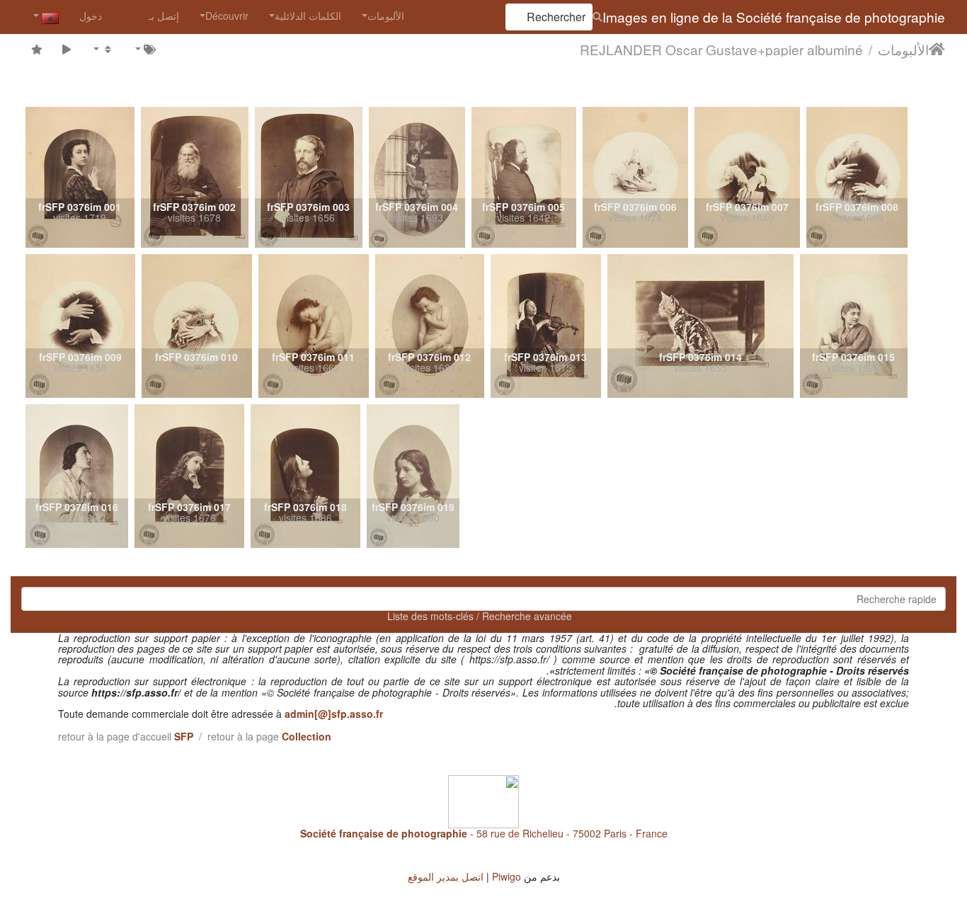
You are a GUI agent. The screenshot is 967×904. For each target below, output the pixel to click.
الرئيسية (937, 49)
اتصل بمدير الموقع (445, 876)
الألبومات (385, 15)
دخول (90, 15)
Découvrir (226, 15)
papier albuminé (814, 49)
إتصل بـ (164, 15)
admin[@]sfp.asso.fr (334, 713)
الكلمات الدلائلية (308, 15)
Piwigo (506, 876)
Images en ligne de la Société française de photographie (773, 16)
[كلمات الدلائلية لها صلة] (144, 48)
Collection (306, 736)
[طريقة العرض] (103, 48)
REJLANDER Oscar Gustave (668, 49)
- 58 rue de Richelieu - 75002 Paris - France (484, 833)
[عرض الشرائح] (67, 48)
